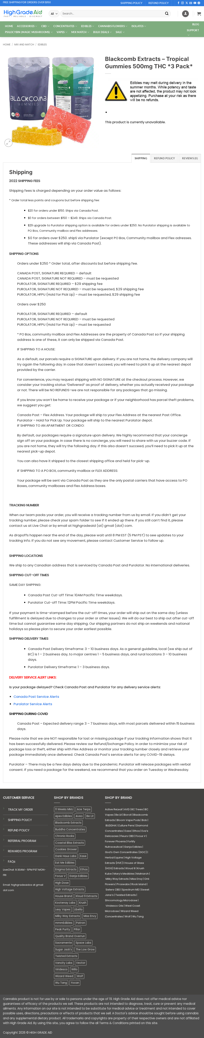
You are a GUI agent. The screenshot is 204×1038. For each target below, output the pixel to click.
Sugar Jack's (63, 949)
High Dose (62, 883)
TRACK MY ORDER (20, 809)
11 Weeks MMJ (64, 809)
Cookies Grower (66, 849)
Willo (74, 969)
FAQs (11, 861)
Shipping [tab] (141, 158)
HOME (9, 26)
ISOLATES (137, 26)
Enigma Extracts (65, 869)
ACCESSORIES (25, 26)
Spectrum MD (130, 889)
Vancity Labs (63, 963)
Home (6, 44)
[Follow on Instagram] (182, 3)
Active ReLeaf (113, 809)
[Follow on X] (186, 3)
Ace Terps (83, 809)
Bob (144, 820)
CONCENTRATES (63, 26)
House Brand (63, 896)
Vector (80, 963)
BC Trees (137, 809)
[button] (199, 13)
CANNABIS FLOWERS (111, 26)
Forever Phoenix (115, 841)
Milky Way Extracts (67, 916)
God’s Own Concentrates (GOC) (126, 852)
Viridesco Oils (114, 906)
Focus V (60, 876)
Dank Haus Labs (65, 856)
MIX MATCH (78, 32)
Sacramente (63, 943)
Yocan (75, 983)
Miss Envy (90, 916)
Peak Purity (62, 929)
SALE (119, 32)
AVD (126, 809)
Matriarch (142, 874)
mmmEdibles (63, 923)
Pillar (77, 929)
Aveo (79, 816)
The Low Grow (85, 949)
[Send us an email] (190, 3)
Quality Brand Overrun (70, 936)
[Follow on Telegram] (199, 3)
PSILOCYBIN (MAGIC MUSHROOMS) (27, 32)
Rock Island (138, 884)
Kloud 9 (130, 868)
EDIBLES (86, 26)
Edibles (42, 44)
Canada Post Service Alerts (36, 696)
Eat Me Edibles (65, 863)
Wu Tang (61, 983)
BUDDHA (111, 825)
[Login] (185, 13)
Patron (80, 923)
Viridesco (61, 969)
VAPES (61, 32)
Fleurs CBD (127, 836)
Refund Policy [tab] (164, 158)
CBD (44, 26)
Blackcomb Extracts (68, 823)
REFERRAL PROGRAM (22, 841)
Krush (82, 903)
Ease (83, 856)
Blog (195, 24)
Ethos (84, 869)
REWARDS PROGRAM (22, 851)
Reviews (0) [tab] (190, 158)
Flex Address (82, 749)
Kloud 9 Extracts (86, 896)
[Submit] (167, 13)
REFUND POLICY (18, 830)
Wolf (80, 976)
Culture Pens (126, 825)
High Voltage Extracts (69, 889)
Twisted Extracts (66, 956)
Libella (78, 909)
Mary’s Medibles (124, 874)
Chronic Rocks (64, 836)
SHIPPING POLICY (20, 820)
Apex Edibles (63, 816)
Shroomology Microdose (121, 900)
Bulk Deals (101, 32)
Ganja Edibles (78, 876)
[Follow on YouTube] (195, 3)
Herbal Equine (114, 857)
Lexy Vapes (62, 909)
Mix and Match (24, 44)
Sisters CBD (113, 889)
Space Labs (83, 943)
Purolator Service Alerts (33, 704)
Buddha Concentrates (70, 829)
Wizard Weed (64, 976)
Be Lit (90, 816)
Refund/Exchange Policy (114, 743)
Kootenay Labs (65, 903)
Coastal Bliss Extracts (69, 843)
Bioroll (127, 815)
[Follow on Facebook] (178, 3)
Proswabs (123, 884)
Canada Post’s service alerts (109, 754)
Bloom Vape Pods (128, 820)
